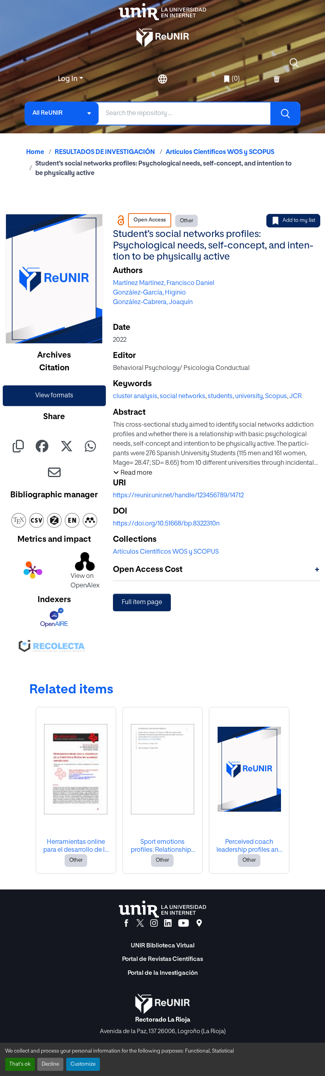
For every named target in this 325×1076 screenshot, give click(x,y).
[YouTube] (183, 923)
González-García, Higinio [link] (149, 293)
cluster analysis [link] (135, 396)
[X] (140, 923)
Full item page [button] (142, 602)
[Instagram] (154, 923)
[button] (294, 62)
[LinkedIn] (168, 923)
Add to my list (299, 220)
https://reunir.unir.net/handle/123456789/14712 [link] (178, 496)
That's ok (20, 1064)
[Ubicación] (199, 923)
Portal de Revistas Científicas (162, 959)
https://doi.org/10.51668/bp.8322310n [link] (166, 524)
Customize (83, 1064)
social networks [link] (182, 396)
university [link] (249, 396)
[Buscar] (285, 113)
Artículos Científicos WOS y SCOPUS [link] (220, 152)
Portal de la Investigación (163, 973)
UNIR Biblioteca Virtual (163, 946)
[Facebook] (126, 923)
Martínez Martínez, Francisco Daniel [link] (163, 283)
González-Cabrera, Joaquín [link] (153, 302)
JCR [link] (295, 396)
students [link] (220, 396)
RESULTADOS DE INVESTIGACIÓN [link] (105, 152)
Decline (50, 1064)
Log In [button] (68, 79)
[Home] (162, 11)
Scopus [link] (276, 396)
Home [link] (35, 152)
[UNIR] (162, 909)
